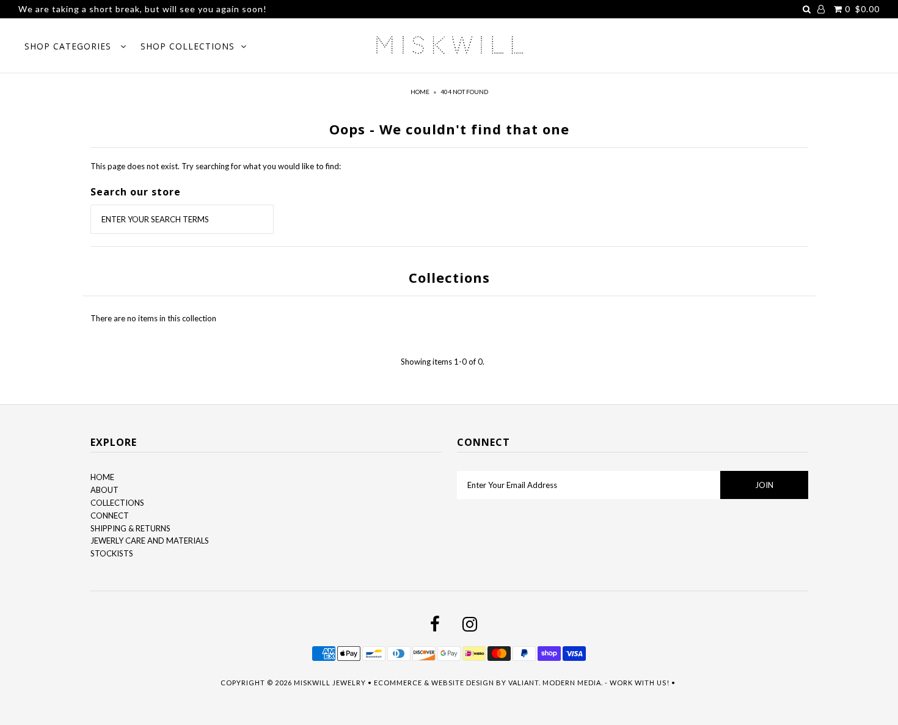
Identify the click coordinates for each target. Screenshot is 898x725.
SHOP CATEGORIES (69, 46)
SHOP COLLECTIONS (188, 46)
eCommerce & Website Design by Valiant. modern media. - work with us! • (525, 683)
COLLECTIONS (117, 503)
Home (420, 91)
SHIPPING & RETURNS (130, 528)
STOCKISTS (111, 553)
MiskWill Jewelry (330, 683)
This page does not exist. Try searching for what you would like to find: (215, 166)
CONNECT (109, 515)
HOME (102, 477)
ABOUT (104, 490)
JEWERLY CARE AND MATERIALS (149, 540)
